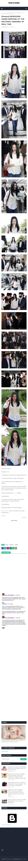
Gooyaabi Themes (23, 859)
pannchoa (5, 27)
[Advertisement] (14, 532)
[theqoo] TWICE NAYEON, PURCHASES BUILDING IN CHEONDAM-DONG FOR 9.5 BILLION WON (17, 768)
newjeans (11, 544)
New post (3, 515)
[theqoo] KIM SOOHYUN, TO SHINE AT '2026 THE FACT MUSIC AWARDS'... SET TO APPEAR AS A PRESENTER (17, 784)
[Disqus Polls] (14, 573)
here (8, 471)
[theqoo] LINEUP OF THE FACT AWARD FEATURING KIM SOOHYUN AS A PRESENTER (17, 801)
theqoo (6, 12)
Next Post (24, 517)
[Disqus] (14, 611)
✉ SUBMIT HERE (4, 751)
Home (2, 12)
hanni (7, 544)
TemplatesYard (11, 859)
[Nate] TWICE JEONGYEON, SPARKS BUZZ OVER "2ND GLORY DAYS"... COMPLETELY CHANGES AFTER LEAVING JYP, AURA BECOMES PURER (17, 776)
